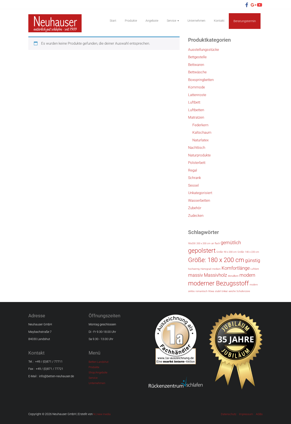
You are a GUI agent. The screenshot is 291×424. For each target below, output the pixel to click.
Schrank (194, 178)
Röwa (211, 291)
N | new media (102, 414)
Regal (192, 170)
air (212, 243)
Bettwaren (196, 64)
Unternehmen (196, 20)
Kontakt (219, 20)
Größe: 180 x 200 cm (216, 260)
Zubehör (194, 208)
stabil (217, 291)
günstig (252, 260)
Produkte (131, 20)
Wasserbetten (199, 200)
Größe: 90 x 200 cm (226, 252)
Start (113, 20)
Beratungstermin (244, 21)
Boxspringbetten (201, 80)
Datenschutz (228, 414)
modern (247, 275)
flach (217, 243)
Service (171, 20)
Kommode (196, 87)
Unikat (224, 291)
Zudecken (195, 215)
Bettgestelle (197, 57)
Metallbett (233, 276)
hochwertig (194, 269)
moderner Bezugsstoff (218, 283)
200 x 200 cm (203, 243)
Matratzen (196, 117)
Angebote (152, 20)
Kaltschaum (201, 132)
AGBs (259, 414)
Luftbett (194, 102)
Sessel (193, 185)
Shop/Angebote (98, 372)
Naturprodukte (199, 155)
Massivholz (215, 275)
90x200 (192, 243)
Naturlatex (200, 140)
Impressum (246, 414)
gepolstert (202, 250)
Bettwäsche (197, 72)
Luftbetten (196, 110)
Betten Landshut (98, 361)
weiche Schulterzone (239, 291)
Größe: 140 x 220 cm (248, 252)
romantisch (201, 291)
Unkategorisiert (200, 193)
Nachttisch (196, 147)
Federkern (200, 125)
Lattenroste (197, 95)
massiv (195, 275)
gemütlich (231, 242)
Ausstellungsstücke (203, 49)
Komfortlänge (236, 268)
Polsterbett (196, 162)
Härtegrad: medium (210, 269)
